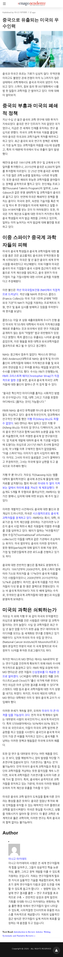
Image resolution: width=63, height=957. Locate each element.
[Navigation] (3, 3)
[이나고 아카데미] (32, 2)
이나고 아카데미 (17, 859)
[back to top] (56, 950)
